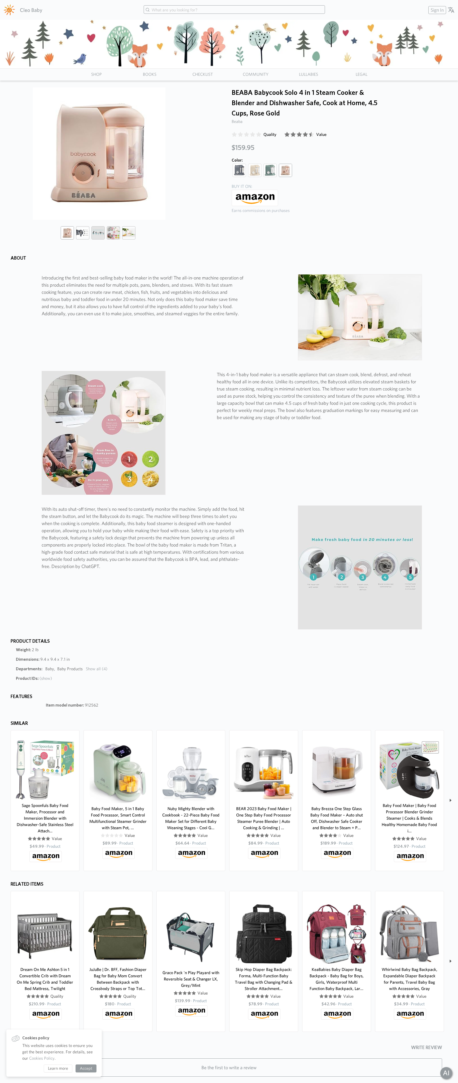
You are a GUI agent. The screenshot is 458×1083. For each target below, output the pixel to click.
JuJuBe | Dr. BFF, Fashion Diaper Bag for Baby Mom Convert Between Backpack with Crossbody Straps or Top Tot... (118, 979)
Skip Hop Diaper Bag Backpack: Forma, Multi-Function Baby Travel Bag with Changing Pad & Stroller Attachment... (263, 979)
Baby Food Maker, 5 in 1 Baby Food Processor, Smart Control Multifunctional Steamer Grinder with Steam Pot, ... (118, 818)
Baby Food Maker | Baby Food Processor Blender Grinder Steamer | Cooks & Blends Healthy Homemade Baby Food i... (409, 818)
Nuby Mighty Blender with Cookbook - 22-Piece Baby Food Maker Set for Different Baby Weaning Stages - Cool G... (190, 818)
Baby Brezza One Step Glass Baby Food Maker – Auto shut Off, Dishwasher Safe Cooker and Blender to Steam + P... (336, 818)
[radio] (234, 134)
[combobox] (234, 10)
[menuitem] (436, 10)
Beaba (237, 121)
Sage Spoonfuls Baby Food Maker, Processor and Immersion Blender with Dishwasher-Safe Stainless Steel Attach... (45, 818)
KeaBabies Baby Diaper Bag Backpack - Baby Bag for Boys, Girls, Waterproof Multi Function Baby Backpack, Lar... (337, 979)
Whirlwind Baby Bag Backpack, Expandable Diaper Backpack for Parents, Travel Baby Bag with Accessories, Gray (409, 979)
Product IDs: (34, 678)
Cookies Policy (42, 1058)
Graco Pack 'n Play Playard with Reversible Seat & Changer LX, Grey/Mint (190, 979)
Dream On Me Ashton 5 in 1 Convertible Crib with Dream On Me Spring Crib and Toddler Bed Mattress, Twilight (45, 979)
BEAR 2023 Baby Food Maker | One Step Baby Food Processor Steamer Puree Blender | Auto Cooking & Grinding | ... (263, 818)
